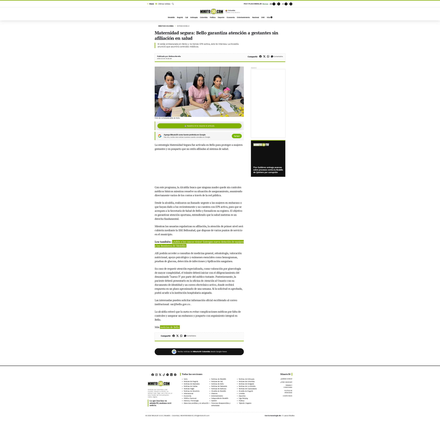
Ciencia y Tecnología (191, 401)
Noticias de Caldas (190, 386)
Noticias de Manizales (192, 384)
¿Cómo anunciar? (286, 382)
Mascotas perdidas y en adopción (196, 403)
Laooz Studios (289, 415)
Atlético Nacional (190, 398)
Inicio (186, 379)
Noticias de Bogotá (191, 381)
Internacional (188, 393)
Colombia (203, 17)
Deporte (221, 17)
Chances (214, 393)
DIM (262, 17)
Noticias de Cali (217, 381)
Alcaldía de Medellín (218, 391)
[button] (150, 4)
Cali (186, 17)
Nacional (255, 17)
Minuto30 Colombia (165, 26)
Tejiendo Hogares (245, 403)
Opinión (214, 401)
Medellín (171, 17)
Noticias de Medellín (218, 379)
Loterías (242, 393)
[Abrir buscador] (173, 4)
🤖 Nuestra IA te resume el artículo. (199, 126)
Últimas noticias (164, 4)
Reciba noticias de (202, 351)
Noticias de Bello (183, 26)
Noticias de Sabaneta (219, 386)
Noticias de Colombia (246, 381)
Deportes (242, 396)
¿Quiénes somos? (286, 379)
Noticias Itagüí (189, 389)
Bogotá (180, 17)
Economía (231, 17)
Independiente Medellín (219, 398)
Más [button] (269, 17)
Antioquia (194, 17)
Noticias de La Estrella (247, 386)
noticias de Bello (170, 327)
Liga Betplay (243, 398)
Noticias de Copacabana (248, 389)
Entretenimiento (243, 17)
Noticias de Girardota (191, 391)
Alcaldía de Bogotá (246, 391)
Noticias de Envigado (246, 384)
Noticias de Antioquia (246, 379)
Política (212, 17)
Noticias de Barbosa (218, 389)
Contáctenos (287, 396)
